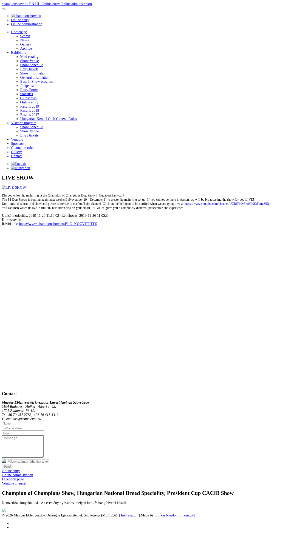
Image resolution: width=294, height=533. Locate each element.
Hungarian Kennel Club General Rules (48, 119)
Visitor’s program (23, 123)
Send (7, 466)
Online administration (76, 4)
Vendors (17, 139)
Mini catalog (29, 57)
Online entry (51, 4)
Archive (26, 48)
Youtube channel (14, 483)
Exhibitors (18, 52)
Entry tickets (29, 69)
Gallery (25, 44)
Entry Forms (29, 90)
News (24, 40)
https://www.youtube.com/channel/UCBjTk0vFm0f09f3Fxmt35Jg (227, 203)
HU (38, 4)
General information (34, 77)
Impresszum (129, 515)
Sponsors (17, 143)
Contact (16, 156)
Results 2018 (29, 110)
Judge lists (27, 86)
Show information (33, 73)
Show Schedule (31, 65)
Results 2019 (29, 106)
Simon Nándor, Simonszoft (175, 515)
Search (25, 36)
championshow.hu (15, 4)
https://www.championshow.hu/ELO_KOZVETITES (58, 224)
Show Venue (29, 61)
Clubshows (28, 98)
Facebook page (13, 479)
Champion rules (22, 148)
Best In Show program (36, 81)
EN (32, 4)
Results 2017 (29, 115)
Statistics (26, 94)
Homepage (19, 32)
